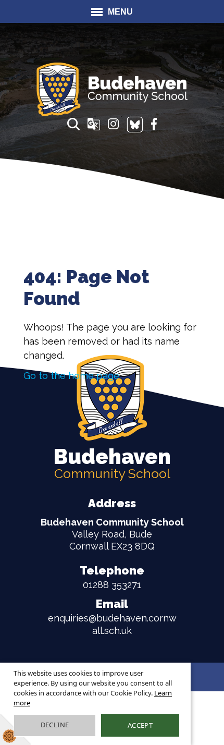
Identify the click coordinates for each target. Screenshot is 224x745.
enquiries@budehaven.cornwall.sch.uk (112, 616)
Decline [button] (55, 724)
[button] (73, 124)
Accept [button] (140, 725)
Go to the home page (71, 375)
